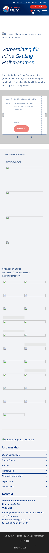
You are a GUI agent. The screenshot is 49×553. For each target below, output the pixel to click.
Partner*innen (8, 460)
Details (21, 129)
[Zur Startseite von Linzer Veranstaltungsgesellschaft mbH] (12, 9)
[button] (17, 137)
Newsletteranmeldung (12, 476)
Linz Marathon (7, 20)
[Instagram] (24, 541)
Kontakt (5, 465)
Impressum (7, 481)
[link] (24, 177)
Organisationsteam (11, 455)
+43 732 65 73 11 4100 (17, 523)
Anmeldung (38, 7)
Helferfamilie (8, 471)
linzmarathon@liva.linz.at (17, 519)
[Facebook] (21, 541)
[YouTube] (27, 541)
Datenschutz (8, 487)
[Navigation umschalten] (44, 12)
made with (21, 548)
